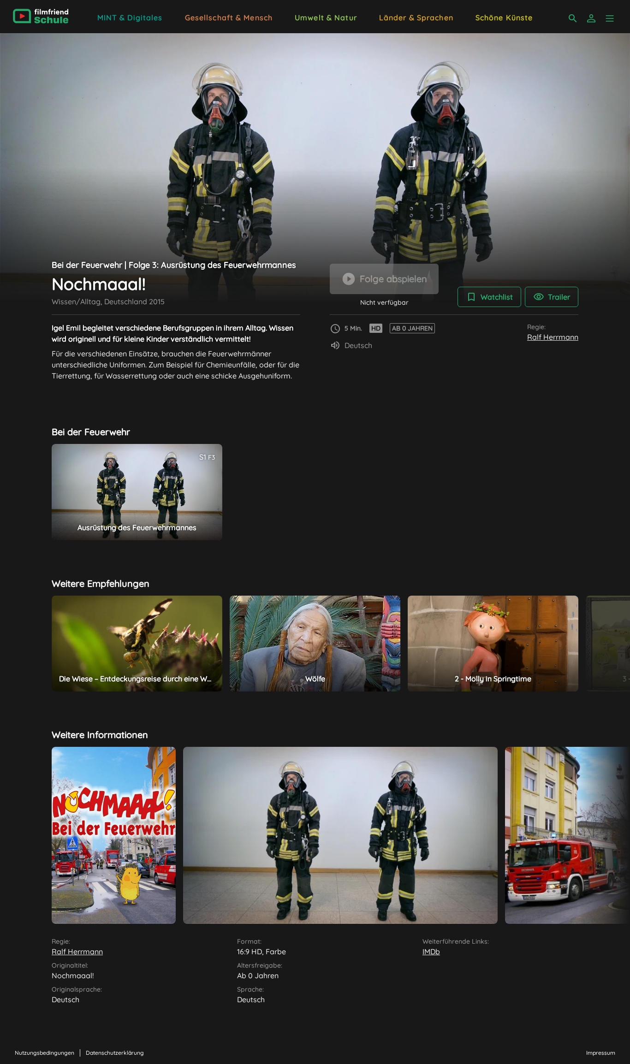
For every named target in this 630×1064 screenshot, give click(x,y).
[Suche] (573, 18)
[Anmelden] (591, 18)
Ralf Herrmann (552, 337)
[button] (609, 18)
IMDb (431, 951)
